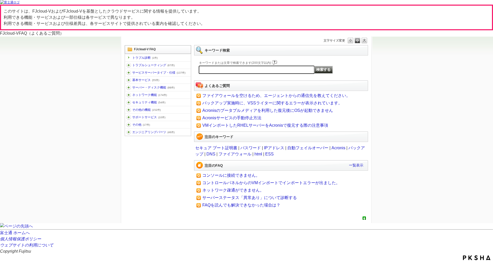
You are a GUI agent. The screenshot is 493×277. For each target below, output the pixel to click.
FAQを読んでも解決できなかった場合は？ (241, 205)
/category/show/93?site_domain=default (128, 65)
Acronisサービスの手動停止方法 (231, 118)
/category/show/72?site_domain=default (128, 117)
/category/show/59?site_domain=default (128, 109)
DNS (210, 154)
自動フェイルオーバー (307, 148)
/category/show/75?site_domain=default (128, 124)
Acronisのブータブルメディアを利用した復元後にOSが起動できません (267, 110)
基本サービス (145, 80)
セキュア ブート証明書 (216, 148)
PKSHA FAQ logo (476, 257)
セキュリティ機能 (148, 102)
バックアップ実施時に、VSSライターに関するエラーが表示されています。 (272, 103)
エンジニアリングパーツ (153, 132)
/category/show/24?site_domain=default (128, 95)
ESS (269, 154)
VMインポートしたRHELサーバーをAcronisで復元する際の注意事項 (265, 125)
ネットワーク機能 (149, 95)
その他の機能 (146, 110)
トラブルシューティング (153, 65)
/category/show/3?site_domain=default (128, 72)
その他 (141, 124)
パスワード (250, 148)
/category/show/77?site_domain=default (128, 132)
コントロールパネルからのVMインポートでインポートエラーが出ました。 (271, 183)
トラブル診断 (145, 58)
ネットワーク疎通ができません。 (233, 190)
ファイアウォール (235, 154)
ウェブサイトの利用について (26, 245)
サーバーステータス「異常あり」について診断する (249, 197)
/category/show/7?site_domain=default (128, 80)
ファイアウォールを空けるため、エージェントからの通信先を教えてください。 (276, 95)
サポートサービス (148, 117)
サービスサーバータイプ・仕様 (158, 72)
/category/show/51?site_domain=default (128, 102)
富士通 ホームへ (15, 233)
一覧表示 (356, 165)
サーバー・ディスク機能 (153, 87)
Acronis (338, 148)
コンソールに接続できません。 (231, 175)
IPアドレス (274, 148)
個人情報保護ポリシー (20, 239)
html (258, 154)
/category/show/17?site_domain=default (128, 87)
